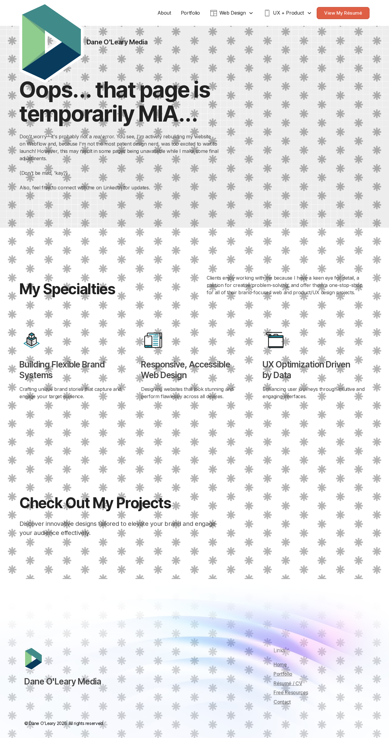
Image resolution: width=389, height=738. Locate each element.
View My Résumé (343, 13)
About (164, 13)
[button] (232, 13)
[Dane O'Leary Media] (51, 42)
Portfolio (190, 13)
